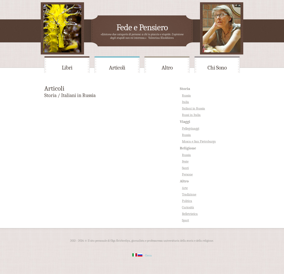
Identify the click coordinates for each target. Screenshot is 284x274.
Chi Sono (217, 67)
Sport (185, 220)
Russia (186, 95)
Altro (167, 67)
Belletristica (190, 214)
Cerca (148, 255)
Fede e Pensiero (142, 27)
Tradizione (189, 194)
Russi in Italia (191, 115)
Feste (185, 161)
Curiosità (188, 207)
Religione (188, 148)
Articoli (117, 67)
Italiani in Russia (193, 108)
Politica (187, 201)
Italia (185, 102)
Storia (185, 89)
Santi (185, 168)
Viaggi (185, 122)
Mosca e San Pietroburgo (199, 141)
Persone (187, 174)
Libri (67, 67)
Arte (185, 188)
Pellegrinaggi (190, 128)
